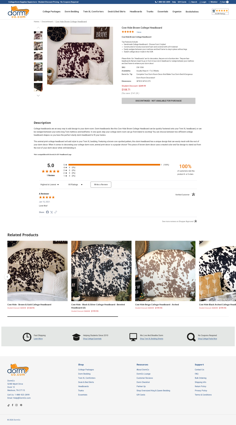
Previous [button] (7, 277)
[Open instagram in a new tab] (16, 405)
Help (174, 2)
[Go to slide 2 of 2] (38, 95)
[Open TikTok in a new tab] (8, 405)
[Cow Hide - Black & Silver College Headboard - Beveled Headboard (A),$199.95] (101, 271)
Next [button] (227, 277)
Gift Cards (182, 2)
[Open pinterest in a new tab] (21, 405)
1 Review (138, 32)
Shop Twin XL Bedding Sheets (151, 339)
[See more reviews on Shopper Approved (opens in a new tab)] (55, 212)
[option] (34, 337)
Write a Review (101, 184)
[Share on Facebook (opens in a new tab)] (47, 212)
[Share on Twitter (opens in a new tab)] (51, 212)
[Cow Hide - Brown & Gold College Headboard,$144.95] (37, 271)
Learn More (38, 339)
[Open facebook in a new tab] (12, 405)
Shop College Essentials (92, 339)
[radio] (118, 165)
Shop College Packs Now (207, 339)
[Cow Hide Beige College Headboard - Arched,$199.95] (165, 271)
